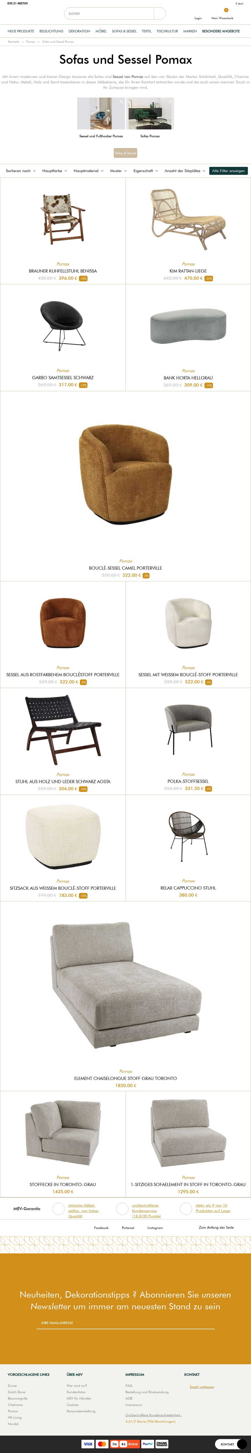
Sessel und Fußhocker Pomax (101, 136)
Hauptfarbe (52, 170)
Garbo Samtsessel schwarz (63, 377)
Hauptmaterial (86, 170)
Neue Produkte (21, 31)
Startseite (13, 41)
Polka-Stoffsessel (188, 781)
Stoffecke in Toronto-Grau (63, 1184)
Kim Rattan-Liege (188, 271)
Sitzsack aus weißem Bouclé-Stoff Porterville (63, 888)
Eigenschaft (143, 170)
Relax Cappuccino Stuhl (188, 887)
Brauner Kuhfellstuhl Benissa (63, 271)
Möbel (101, 31)
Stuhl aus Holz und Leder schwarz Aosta (62, 781)
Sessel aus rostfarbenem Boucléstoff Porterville (62, 674)
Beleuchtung (51, 31)
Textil (146, 31)
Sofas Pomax (150, 136)
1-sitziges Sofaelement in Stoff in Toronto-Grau (188, 1184)
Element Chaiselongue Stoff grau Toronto (125, 1078)
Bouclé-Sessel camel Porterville (125, 568)
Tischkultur (167, 31)
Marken (190, 31)
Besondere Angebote (221, 31)
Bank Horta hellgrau (188, 377)
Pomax (30, 41)
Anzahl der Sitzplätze (182, 170)
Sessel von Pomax (128, 76)
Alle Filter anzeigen (228, 170)
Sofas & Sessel (124, 31)
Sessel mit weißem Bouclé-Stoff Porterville (188, 674)
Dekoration (79, 31)
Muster (116, 170)
